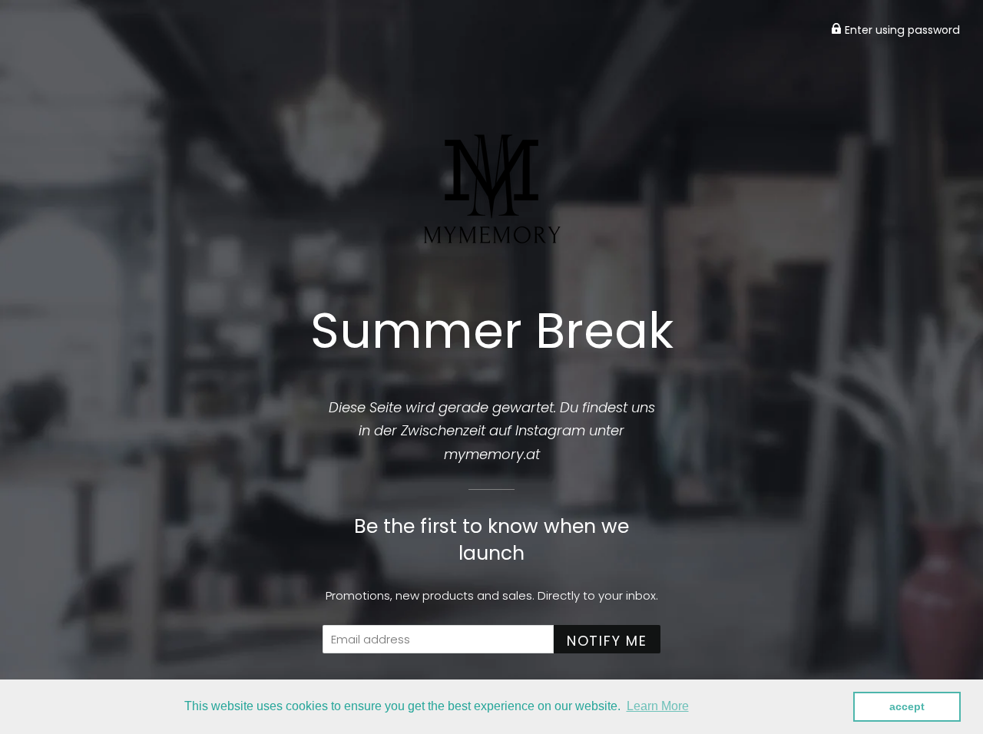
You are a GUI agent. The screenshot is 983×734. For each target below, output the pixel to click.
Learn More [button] (658, 706)
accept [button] (907, 706)
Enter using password (901, 30)
